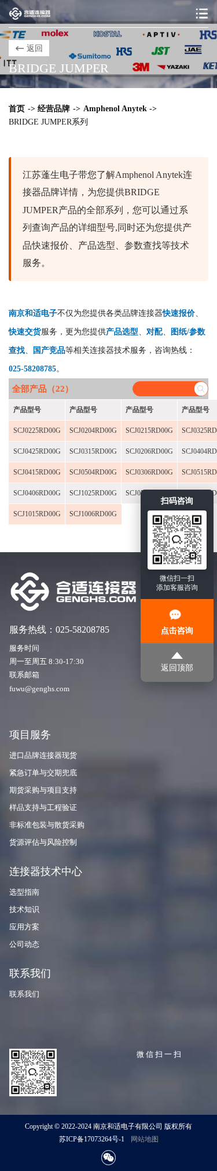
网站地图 (145, 1139)
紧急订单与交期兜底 (43, 773)
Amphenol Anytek (115, 108)
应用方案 (24, 927)
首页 (17, 108)
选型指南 (24, 892)
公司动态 (24, 944)
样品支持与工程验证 (43, 808)
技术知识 (24, 910)
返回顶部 (177, 667)
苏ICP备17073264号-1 (91, 1139)
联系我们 (24, 994)
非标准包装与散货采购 (46, 825)
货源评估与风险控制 (43, 842)
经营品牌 (54, 108)
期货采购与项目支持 (43, 790)
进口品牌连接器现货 (43, 756)
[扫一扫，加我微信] (108, 1157)
